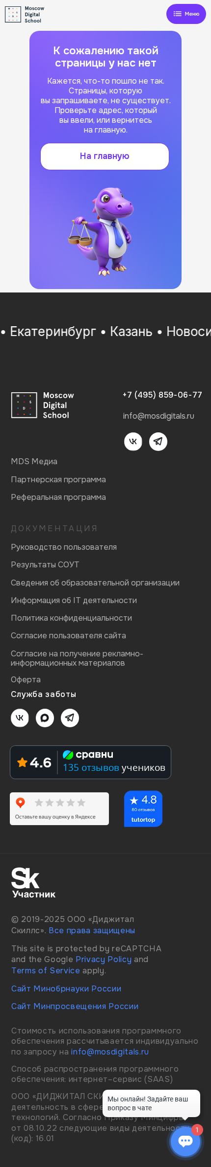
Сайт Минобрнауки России (66, 989)
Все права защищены (92, 930)
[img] (186, 14)
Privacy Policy (104, 959)
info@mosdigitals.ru (110, 1052)
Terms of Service (45, 970)
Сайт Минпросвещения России (74, 1006)
